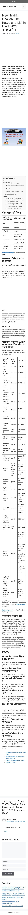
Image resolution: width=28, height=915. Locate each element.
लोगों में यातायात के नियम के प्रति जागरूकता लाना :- (16, 186)
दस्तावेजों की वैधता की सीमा (11, 194)
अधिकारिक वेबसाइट (20, 604)
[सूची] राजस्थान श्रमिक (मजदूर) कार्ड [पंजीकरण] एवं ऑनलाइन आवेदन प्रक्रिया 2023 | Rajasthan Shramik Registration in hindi (13, 888)
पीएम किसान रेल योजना (7, 610)
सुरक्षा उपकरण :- (11, 190)
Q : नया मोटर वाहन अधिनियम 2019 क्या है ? (14, 198)
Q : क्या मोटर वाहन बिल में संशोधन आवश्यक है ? (15, 199)
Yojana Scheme (9, 6)
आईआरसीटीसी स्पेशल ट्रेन (8, 252)
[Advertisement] (14, 51)
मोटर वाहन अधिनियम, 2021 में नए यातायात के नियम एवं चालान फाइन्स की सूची (14, 192)
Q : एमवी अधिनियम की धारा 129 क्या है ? (14, 203)
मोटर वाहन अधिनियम (8, 182)
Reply (5, 831)
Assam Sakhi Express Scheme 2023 (12, 906)
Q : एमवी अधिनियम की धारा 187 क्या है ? (14, 208)
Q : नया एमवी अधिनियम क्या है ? (12, 201)
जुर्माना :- (10, 188)
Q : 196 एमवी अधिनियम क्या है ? (13, 204)
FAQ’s (5, 196)
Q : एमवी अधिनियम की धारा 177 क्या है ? (14, 206)
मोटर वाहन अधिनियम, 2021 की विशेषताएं (13, 184)
